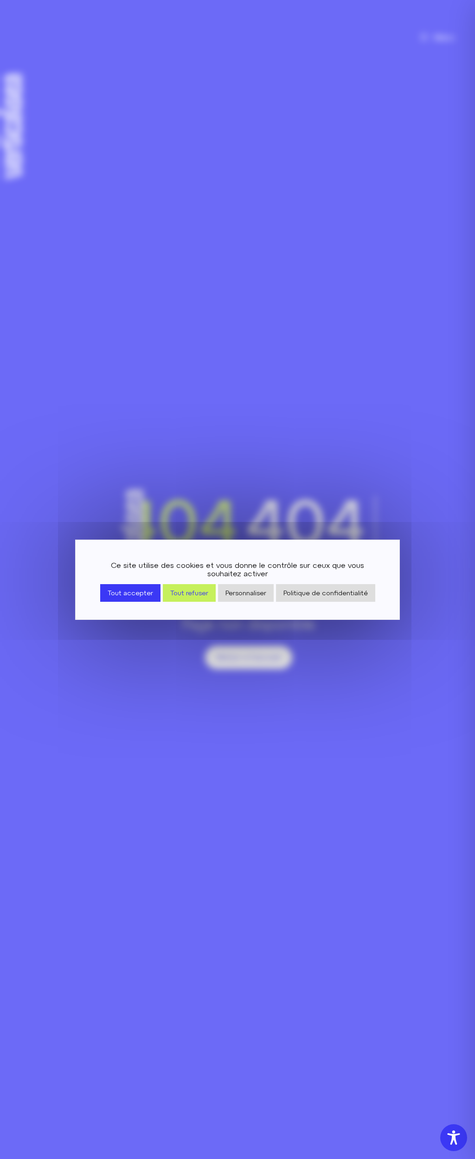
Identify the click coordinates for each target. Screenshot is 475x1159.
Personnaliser (245, 593)
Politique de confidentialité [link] (325, 593)
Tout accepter (130, 593)
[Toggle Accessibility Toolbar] (453, 1137)
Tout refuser (189, 593)
